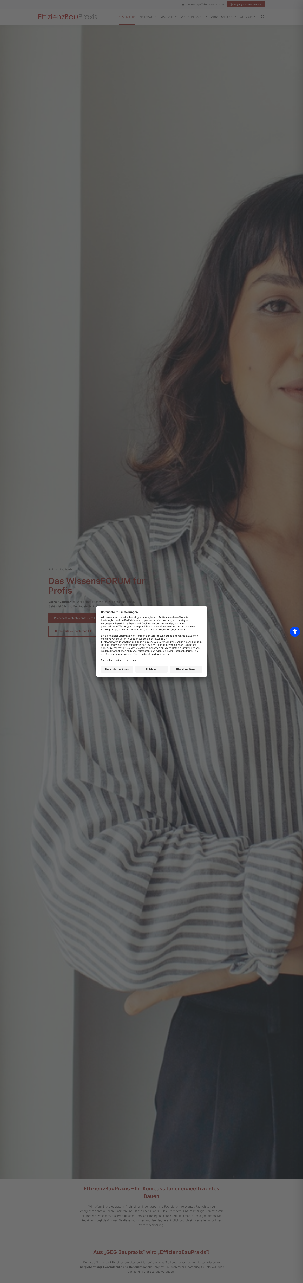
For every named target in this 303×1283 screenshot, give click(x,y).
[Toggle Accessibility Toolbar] (294, 631)
